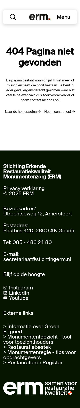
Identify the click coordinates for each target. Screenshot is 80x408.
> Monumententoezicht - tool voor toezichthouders (37, 339)
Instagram (21, 287)
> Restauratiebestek (27, 347)
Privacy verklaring (24, 188)
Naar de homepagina (21, 111)
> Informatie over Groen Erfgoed (31, 329)
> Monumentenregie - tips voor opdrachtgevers (39, 355)
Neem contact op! (58, 111)
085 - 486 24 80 (32, 242)
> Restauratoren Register (33, 362)
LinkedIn (19, 292)
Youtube (19, 298)
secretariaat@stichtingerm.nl (37, 259)
